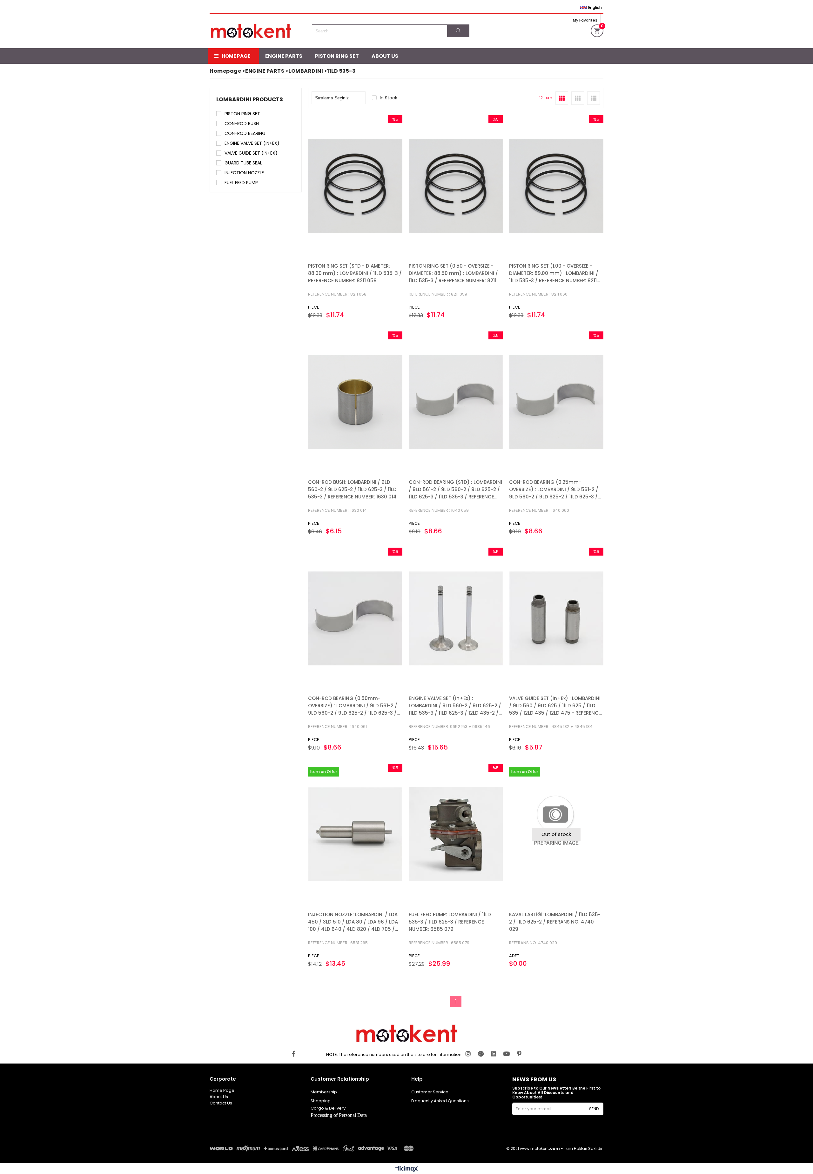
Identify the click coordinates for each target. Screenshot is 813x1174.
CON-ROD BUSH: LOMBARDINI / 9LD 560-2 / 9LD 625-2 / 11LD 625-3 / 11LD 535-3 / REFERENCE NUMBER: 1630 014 (352, 489)
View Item (377, 185)
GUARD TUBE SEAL (243, 162)
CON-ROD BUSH (242, 123)
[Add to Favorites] (355, 185)
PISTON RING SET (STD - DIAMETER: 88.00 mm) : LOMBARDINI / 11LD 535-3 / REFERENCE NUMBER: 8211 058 (355, 273)
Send (594, 1108)
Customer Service (429, 1092)
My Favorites (585, 20)
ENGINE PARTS (283, 56)
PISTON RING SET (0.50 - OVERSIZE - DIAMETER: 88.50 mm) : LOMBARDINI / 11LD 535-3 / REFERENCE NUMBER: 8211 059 (453, 273)
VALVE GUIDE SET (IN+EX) (251, 153)
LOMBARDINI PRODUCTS (249, 99)
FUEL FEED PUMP (241, 182)
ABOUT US (385, 56)
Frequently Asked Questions (440, 1101)
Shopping (321, 1101)
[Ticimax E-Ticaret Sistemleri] (406, 1169)
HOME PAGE (236, 56)
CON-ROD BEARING (245, 133)
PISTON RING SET (337, 56)
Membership (324, 1092)
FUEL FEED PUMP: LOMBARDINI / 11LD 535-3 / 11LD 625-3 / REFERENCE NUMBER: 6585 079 (450, 921)
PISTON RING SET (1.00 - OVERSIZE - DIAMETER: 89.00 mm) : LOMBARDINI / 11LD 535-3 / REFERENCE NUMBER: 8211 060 (553, 273)
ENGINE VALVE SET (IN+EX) (252, 143)
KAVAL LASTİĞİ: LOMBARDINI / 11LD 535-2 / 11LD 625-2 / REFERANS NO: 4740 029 (555, 921)
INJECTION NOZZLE (244, 172)
